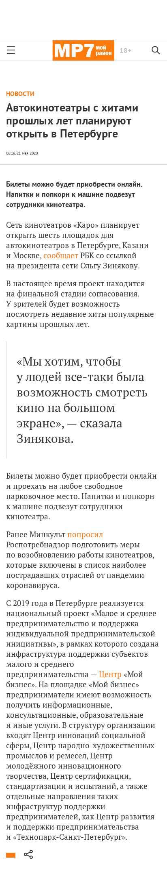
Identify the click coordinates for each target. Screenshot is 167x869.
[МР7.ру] (83, 50)
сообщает (60, 255)
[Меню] (11, 50)
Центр (111, 674)
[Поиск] (156, 50)
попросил (85, 534)
